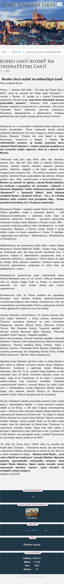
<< (18, 530)
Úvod (4, 52)
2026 (36, 530)
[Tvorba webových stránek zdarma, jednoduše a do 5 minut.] (38, 577)
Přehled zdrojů (32, 544)
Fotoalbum (32, 518)
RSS (43, 576)
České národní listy (28, 5)
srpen (29, 530)
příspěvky (16, 52)
